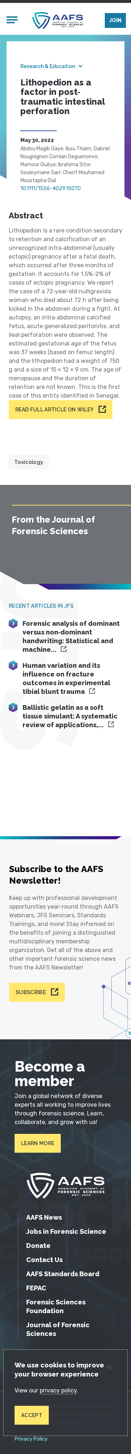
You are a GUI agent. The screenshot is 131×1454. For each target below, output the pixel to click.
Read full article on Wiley (54, 409)
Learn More (37, 1143)
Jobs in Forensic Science (66, 1231)
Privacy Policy (31, 1439)
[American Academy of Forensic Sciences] (57, 20)
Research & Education (47, 66)
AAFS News (44, 1217)
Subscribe (31, 992)
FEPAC (36, 1288)
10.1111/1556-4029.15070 (50, 188)
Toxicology (28, 462)
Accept (31, 1415)
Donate (38, 1245)
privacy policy (58, 1390)
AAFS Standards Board (62, 1274)
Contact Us (44, 1260)
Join (115, 20)
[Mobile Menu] (12, 20)
